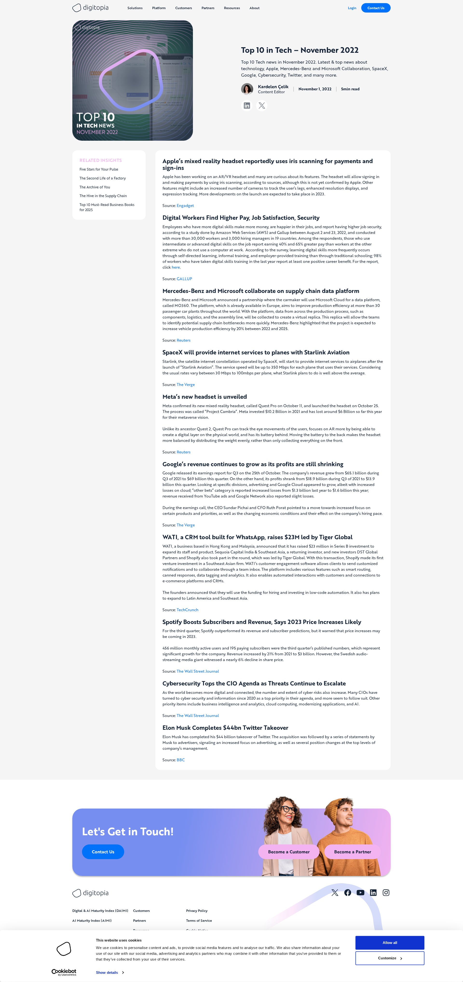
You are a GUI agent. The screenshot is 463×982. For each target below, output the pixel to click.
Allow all (390, 943)
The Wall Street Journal (198, 671)
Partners (139, 920)
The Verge (186, 384)
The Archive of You (95, 187)
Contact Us (376, 7)
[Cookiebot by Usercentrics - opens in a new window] (64, 972)
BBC (181, 760)
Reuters (184, 340)
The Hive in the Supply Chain (103, 195)
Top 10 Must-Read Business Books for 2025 (107, 207)
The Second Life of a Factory (103, 178)
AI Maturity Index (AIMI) (92, 920)
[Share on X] (261, 105)
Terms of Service (199, 920)
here (176, 267)
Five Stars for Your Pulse (99, 169)
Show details (107, 972)
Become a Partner (352, 852)
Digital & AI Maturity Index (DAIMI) (100, 910)
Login (352, 7)
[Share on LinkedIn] (246, 105)
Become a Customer (289, 852)
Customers (141, 910)
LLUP (187, 278)
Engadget (185, 205)
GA (180, 278)
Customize (387, 958)
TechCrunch (187, 609)
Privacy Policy (196, 910)
